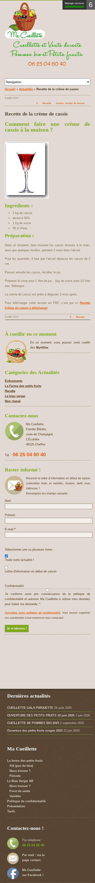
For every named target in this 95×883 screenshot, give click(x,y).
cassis (60, 103)
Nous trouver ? (20, 771)
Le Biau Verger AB (20, 781)
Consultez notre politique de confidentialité (32, 612)
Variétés (15, 796)
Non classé (13, 401)
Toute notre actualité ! (19, 560)
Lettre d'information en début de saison (30, 571)
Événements (13, 381)
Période (15, 776)
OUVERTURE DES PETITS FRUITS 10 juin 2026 (40, 715)
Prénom (10, 515)
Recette (47, 103)
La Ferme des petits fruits (23, 386)
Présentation (16, 806)
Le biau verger (15, 396)
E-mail (10, 529)
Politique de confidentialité (26, 801)
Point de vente (19, 791)
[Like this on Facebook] (87, 103)
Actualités (26, 89)
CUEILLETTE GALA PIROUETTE (30, 708)
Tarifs (11, 811)
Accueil (10, 89)
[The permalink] (29, 103)
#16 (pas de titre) (21, 766)
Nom (8, 500)
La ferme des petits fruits (25, 760)
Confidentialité (14, 586)
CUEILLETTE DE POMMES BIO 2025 (33, 723)
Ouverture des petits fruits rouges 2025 (34, 730)
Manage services (74, 3)
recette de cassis (75, 103)
